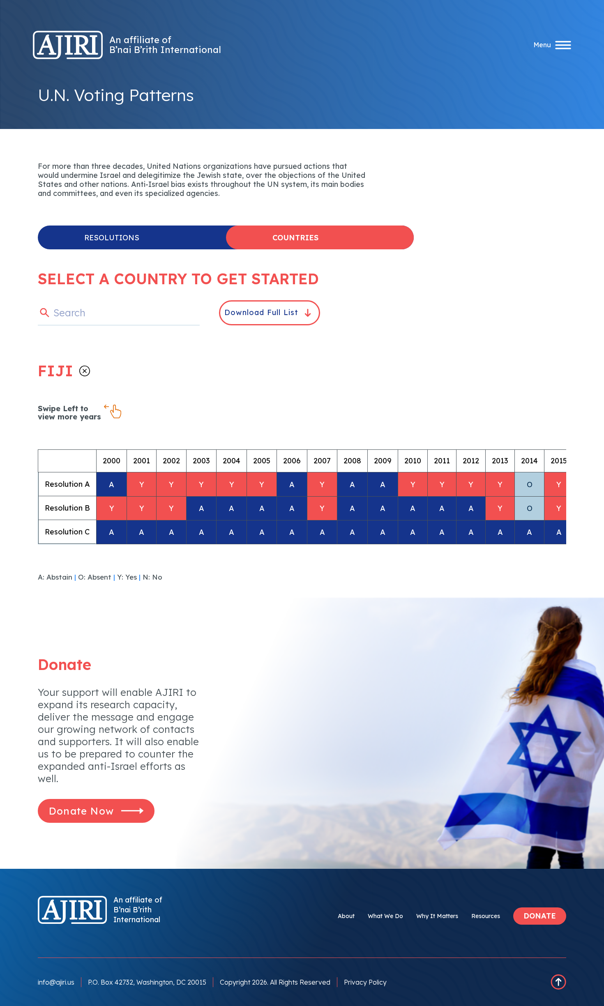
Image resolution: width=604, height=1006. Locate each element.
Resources (485, 916)
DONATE (539, 916)
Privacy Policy (365, 982)
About (346, 916)
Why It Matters (437, 916)
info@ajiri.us (56, 982)
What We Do (385, 916)
